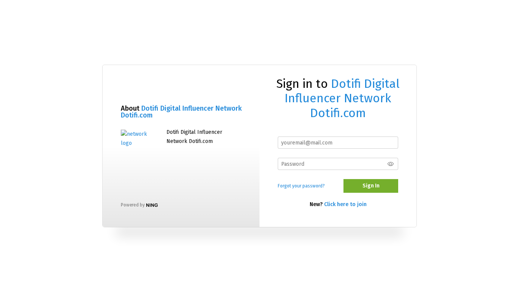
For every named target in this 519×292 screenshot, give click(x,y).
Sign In (371, 185)
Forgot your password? (301, 186)
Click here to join (345, 204)
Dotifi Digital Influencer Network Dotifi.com (181, 111)
